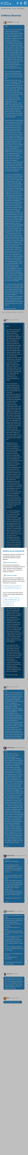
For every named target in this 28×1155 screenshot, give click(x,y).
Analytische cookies (11, 575)
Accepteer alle (8, 604)
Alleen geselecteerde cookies (12, 587)
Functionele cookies (11, 562)
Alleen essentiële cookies (11, 599)
